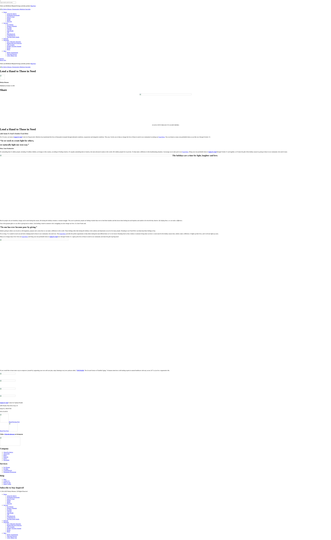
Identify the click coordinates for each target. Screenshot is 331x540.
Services (5, 23)
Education (6, 40)
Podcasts (5, 38)
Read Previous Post (14, 422)
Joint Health (10, 31)
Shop (4, 51)
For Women (10, 24)
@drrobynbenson (9, 434)
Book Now (3, 60)
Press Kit (9, 21)
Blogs (8, 49)
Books (8, 48)
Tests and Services (12, 54)
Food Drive (162, 137)
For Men (9, 27)
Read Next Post (4, 431)
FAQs (5, 458)
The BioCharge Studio (13, 37)
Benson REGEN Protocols (14, 43)
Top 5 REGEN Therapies (14, 41)
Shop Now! (33, 6)
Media (8, 20)
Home (5, 12)
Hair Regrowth (11, 34)
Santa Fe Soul (10, 17)
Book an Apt (6, 482)
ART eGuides (10, 45)
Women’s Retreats (12, 26)
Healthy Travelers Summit (14, 46)
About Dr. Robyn (11, 13)
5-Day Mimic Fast (12, 55)
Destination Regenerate (13, 15)
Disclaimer (6, 460)
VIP (8, 32)
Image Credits (7, 484)
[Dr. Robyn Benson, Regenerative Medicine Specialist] (15, 9)
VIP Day (9, 29)
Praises (9, 18)
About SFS (6, 454)
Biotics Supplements (12, 52)
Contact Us (6, 481)
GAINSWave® (11, 35)
